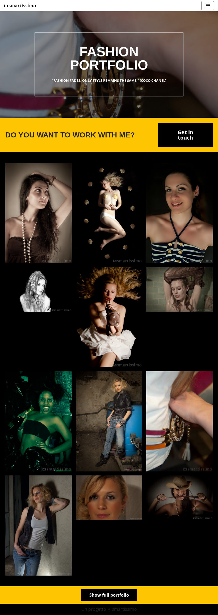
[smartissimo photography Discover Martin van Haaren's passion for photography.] (20, 5)
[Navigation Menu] (208, 5)
